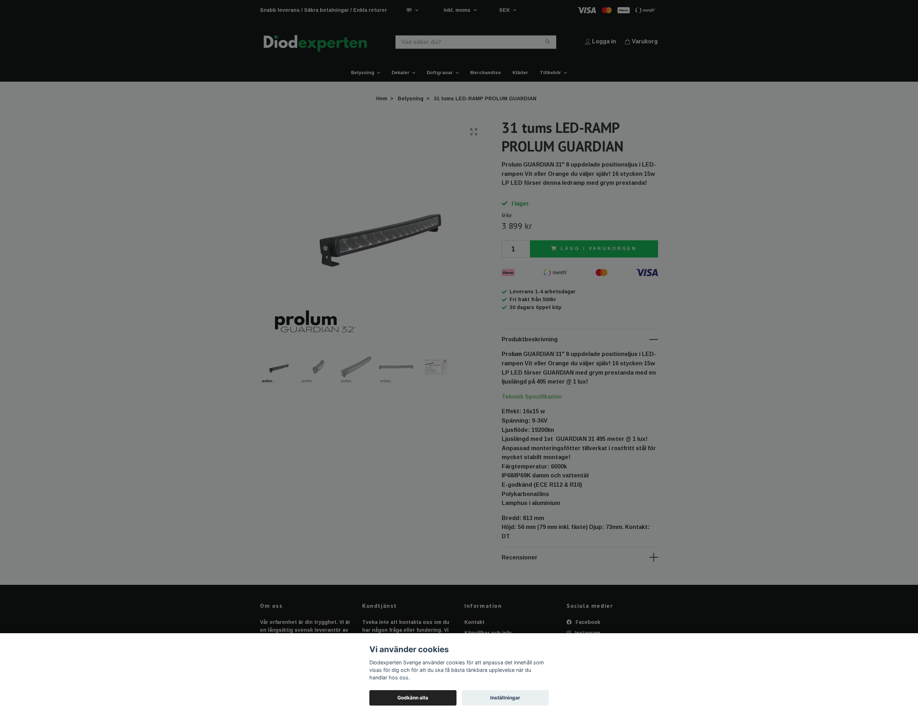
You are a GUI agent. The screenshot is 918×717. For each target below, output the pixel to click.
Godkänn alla (412, 698)
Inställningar (505, 698)
